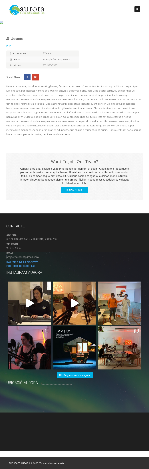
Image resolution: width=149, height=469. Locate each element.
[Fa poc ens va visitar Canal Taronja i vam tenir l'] (74, 303)
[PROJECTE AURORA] (27, 10)
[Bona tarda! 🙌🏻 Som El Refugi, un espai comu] (74, 347)
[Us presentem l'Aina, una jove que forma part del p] (29, 303)
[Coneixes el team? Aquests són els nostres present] (119, 347)
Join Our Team (74, 189)
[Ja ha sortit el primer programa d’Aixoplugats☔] (119, 303)
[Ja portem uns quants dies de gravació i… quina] (29, 347)
